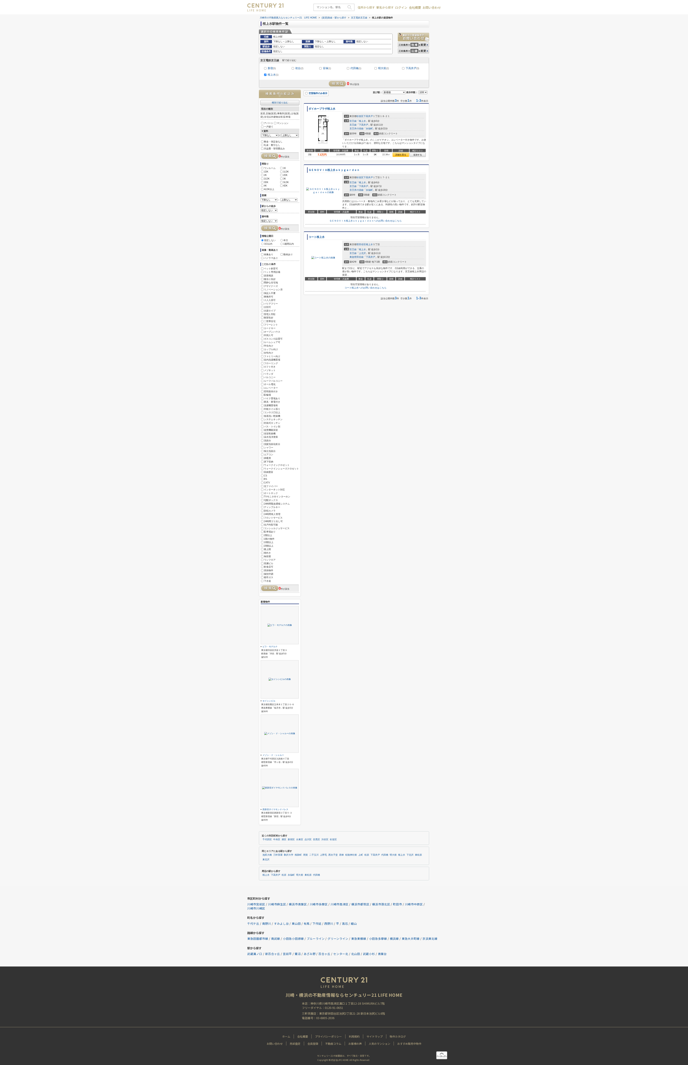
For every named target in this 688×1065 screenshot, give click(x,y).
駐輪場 (267, 395)
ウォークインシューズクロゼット (281, 468)
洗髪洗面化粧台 (272, 444)
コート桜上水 (317, 237)
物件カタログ (398, 1036)
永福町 (369, 128)
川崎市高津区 (339, 904)
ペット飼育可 (271, 268)
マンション (282, 123)
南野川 (266, 923)
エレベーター (271, 388)
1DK (266, 171)
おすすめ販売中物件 (409, 1043)
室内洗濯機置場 (272, 359)
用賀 (305, 855)
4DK (285, 185)
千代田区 (267, 839)
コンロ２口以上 (272, 412)
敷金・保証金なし (273, 141)
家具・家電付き (272, 401)
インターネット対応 (274, 489)
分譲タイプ (270, 310)
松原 (366, 855)
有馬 (307, 923)
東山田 (296, 923)
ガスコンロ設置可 (273, 338)
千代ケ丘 (253, 923)
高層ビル (268, 563)
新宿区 (291, 839)
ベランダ (268, 374)
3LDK (286, 182)
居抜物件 (268, 570)
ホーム (286, 1036)
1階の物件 (269, 539)
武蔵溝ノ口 (254, 954)
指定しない (270, 240)
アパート (268, 123)
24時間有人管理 (272, 514)
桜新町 (298, 855)
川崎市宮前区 (256, 904)
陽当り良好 (270, 279)
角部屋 (267, 556)
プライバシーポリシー (328, 1036)
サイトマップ (375, 1036)
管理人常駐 (270, 314)
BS (265, 479)
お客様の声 (355, 1043)
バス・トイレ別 (272, 426)
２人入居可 (270, 300)
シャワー (268, 447)
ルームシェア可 (272, 342)
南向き (267, 552)
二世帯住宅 (270, 321)
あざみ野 (310, 954)
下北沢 (410, 855)
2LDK (267, 178)
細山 (354, 923)
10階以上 (268, 542)
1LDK (286, 171)
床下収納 (268, 461)
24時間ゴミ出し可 (273, 521)
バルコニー (270, 377)
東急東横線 (358, 938)
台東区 (299, 839)
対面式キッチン (272, 423)
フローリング (271, 363)
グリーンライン (338, 938)
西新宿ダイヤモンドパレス (275, 809)
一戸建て (268, 126)
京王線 (353, 121)
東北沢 (265, 859)
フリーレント (271, 324)
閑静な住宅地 (271, 282)
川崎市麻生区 (277, 904)
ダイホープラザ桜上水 (322, 108)
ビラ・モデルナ (270, 646)
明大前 (383, 68)
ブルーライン (316, 938)
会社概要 (415, 7)
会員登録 (312, 1043)
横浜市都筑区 (360, 904)
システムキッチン (273, 419)
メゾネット (270, 370)
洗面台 (267, 440)
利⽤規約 (354, 1036)
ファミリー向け (272, 356)
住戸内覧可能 (271, 524)
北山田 (355, 954)
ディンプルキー (272, 507)
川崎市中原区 (414, 904)
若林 (341, 855)
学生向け (268, 345)
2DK (285, 175)
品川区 (308, 839)
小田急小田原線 (293, 938)
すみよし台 (281, 923)
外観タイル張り (272, 409)
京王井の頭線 (357, 128)
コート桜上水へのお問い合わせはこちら (365, 287)
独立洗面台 (270, 451)
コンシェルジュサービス (277, 528)
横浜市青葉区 (298, 904)
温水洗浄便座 (271, 437)
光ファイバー (271, 486)
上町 (360, 855)
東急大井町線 (411, 938)
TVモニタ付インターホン (277, 496)
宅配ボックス (271, 500)
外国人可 (268, 335)
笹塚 (327, 68)
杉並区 (360, 116)
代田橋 (355, 68)
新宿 (272, 68)
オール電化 (270, 384)
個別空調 (268, 574)
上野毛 (323, 855)
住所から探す (366, 7)
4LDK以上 (269, 189)
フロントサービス (273, 517)
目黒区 (316, 839)
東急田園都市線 (257, 938)
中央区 (276, 839)
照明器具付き (271, 391)
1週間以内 (288, 244)
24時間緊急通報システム (277, 503)
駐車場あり (270, 531)
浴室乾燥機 (270, 433)
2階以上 (268, 535)
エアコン (268, 454)
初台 (299, 68)
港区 (284, 839)
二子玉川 (314, 855)
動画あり (288, 254)
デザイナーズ (271, 286)
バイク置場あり (272, 398)
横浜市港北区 (381, 904)
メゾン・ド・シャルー (273, 755)
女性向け (268, 352)
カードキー (270, 328)
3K (284, 178)
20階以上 (268, 546)
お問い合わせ (431, 7)
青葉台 (382, 954)
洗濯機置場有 (271, 405)
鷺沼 (298, 954)
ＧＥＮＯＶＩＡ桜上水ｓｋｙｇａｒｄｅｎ (334, 170)
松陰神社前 (351, 855)
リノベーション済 (273, 289)
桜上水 (273, 74)
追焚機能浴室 (271, 430)
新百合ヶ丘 (272, 954)
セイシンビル (268, 701)
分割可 (267, 307)
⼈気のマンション (379, 1043)
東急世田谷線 (357, 257)
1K (284, 168)
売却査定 (295, 1043)
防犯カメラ (270, 510)
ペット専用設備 (272, 272)
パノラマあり (271, 258)
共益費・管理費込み (274, 148)
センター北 (340, 954)
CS (265, 475)
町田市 (397, 904)
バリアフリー (271, 303)
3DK (266, 182)
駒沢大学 (288, 855)
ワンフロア (270, 559)
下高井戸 (412, 68)
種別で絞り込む (280, 102)
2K (265, 175)
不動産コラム (333, 1043)
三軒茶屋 (278, 855)
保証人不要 (270, 293)
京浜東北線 (430, 938)
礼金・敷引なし (272, 145)
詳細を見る (400, 154)
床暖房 (267, 458)
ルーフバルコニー (273, 381)
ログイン (401, 7)
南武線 (275, 938)
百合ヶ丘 (324, 954)
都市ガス (268, 577)
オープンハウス (272, 331)
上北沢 (362, 253)
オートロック (271, 493)
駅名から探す (385, 7)
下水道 (267, 581)
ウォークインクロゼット (277, 465)
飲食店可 (268, 566)
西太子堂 (333, 855)
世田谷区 (361, 244)
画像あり (268, 254)
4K (265, 185)
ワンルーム (270, 168)
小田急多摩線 (378, 938)
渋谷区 (324, 839)
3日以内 (268, 244)
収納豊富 (268, 472)
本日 (285, 240)
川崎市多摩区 (319, 904)
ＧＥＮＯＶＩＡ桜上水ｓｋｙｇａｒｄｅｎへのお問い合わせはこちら (365, 220)
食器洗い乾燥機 (272, 416)
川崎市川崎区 (256, 908)
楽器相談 (268, 275)
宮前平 (287, 954)
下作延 (316, 923)
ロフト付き (270, 366)
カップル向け (271, 349)
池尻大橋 (267, 855)
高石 (345, 923)
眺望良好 (268, 317)
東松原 (418, 855)
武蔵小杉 (369, 954)
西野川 (328, 923)
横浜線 (394, 938)
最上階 (267, 549)
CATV (267, 482)
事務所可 (268, 296)
